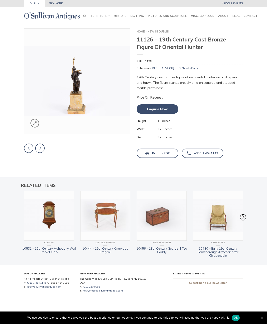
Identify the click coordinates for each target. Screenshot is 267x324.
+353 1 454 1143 (36, 282)
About (223, 16)
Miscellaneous (202, 16)
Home (141, 31)
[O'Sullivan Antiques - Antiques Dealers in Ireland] (52, 15)
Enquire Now (157, 109)
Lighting (137, 16)
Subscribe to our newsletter (208, 282)
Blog (236, 16)
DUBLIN (34, 3)
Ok (236, 317)
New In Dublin (158, 31)
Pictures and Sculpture (167, 16)
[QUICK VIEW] (49, 216)
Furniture (99, 16)
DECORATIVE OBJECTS (166, 68)
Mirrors (120, 16)
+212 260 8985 (91, 286)
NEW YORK (56, 3)
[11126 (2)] (77, 81)
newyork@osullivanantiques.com (103, 290)
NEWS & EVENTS (232, 3)
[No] (262, 318)
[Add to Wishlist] (120, 38)
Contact (251, 16)
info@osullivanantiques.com (44, 286)
